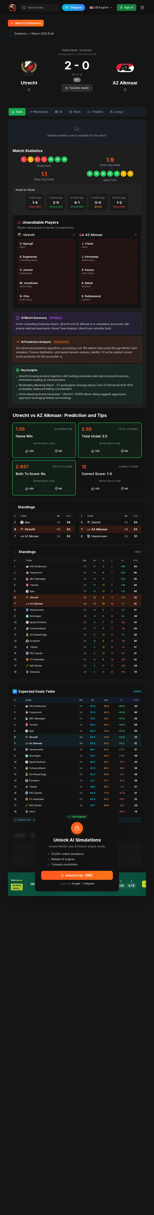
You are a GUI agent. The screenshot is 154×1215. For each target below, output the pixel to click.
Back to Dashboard (28, 23)
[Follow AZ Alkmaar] (125, 89)
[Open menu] (142, 7)
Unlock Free (78, 875)
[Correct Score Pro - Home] (12, 7)
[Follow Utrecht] (29, 89)
